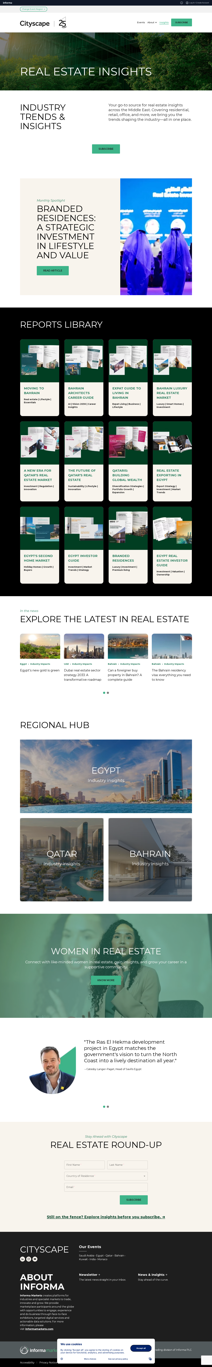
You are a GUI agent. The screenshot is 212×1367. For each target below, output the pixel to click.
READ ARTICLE (52, 270)
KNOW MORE (106, 980)
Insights (164, 22)
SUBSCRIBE (181, 22)
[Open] (144, 1176)
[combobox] (102, 1176)
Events (141, 22)
